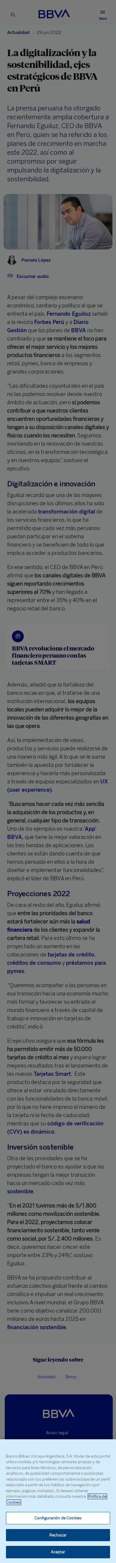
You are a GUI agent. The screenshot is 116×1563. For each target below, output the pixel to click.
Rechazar (58, 1535)
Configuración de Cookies (58, 1518)
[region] (58, 1501)
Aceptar (58, 1552)
